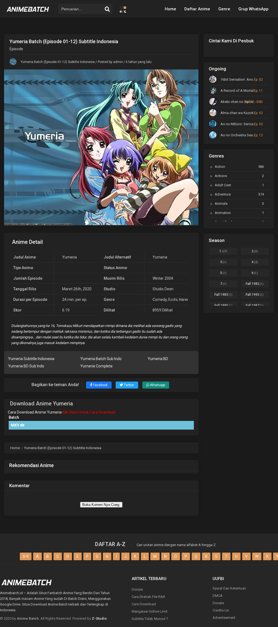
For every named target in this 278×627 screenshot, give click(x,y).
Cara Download (144, 604)
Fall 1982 (255, 284)
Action (239, 167)
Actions (239, 176)
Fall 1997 (255, 305)
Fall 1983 (223, 295)
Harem (185, 299)
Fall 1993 (255, 295)
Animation (239, 213)
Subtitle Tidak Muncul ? (150, 619)
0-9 (26, 556)
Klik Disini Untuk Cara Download (89, 412)
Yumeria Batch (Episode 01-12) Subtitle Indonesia (58, 62)
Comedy (160, 299)
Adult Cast (239, 185)
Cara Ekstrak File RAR (148, 597)
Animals (239, 203)
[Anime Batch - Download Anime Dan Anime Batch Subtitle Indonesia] (27, 13)
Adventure (239, 194)
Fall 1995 (223, 305)
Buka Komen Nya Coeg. (101, 505)
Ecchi (172, 299)
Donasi (137, 589)
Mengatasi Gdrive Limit (150, 611)
